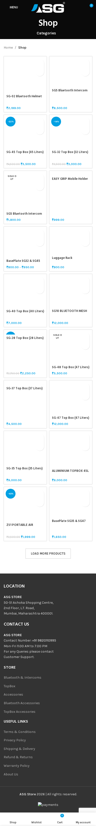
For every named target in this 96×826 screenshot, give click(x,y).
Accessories (13, 694)
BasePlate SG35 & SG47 (69, 521)
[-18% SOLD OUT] (25, 332)
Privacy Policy (15, 740)
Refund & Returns (18, 757)
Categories (46, 33)
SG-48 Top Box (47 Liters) (70, 367)
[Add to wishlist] (39, 72)
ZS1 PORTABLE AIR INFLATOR (19, 527)
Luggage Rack (62, 258)
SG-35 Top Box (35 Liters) (24, 468)
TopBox (9, 686)
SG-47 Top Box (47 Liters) (70, 418)
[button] (39, 63)
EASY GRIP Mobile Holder (70, 179)
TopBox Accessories (19, 712)
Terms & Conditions (20, 732)
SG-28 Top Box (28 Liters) (25, 338)
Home (8, 47)
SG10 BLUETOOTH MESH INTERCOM (69, 313)
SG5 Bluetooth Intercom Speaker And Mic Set (24, 215)
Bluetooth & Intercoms (22, 677)
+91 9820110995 (44, 640)
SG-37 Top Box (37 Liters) (24, 388)
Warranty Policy (17, 766)
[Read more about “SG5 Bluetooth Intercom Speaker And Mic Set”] (39, 177)
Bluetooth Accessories (22, 703)
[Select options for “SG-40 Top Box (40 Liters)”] (39, 281)
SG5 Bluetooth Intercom (69, 90)
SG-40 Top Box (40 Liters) (25, 311)
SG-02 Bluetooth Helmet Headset (24, 98)
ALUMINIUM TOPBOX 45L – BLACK (70, 473)
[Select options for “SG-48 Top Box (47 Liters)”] (85, 336)
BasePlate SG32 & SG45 (23, 261)
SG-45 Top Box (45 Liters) (25, 152)
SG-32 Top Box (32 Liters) (70, 152)
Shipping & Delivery (19, 749)
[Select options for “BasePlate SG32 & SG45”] (39, 233)
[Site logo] (48, 7)
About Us (11, 774)
